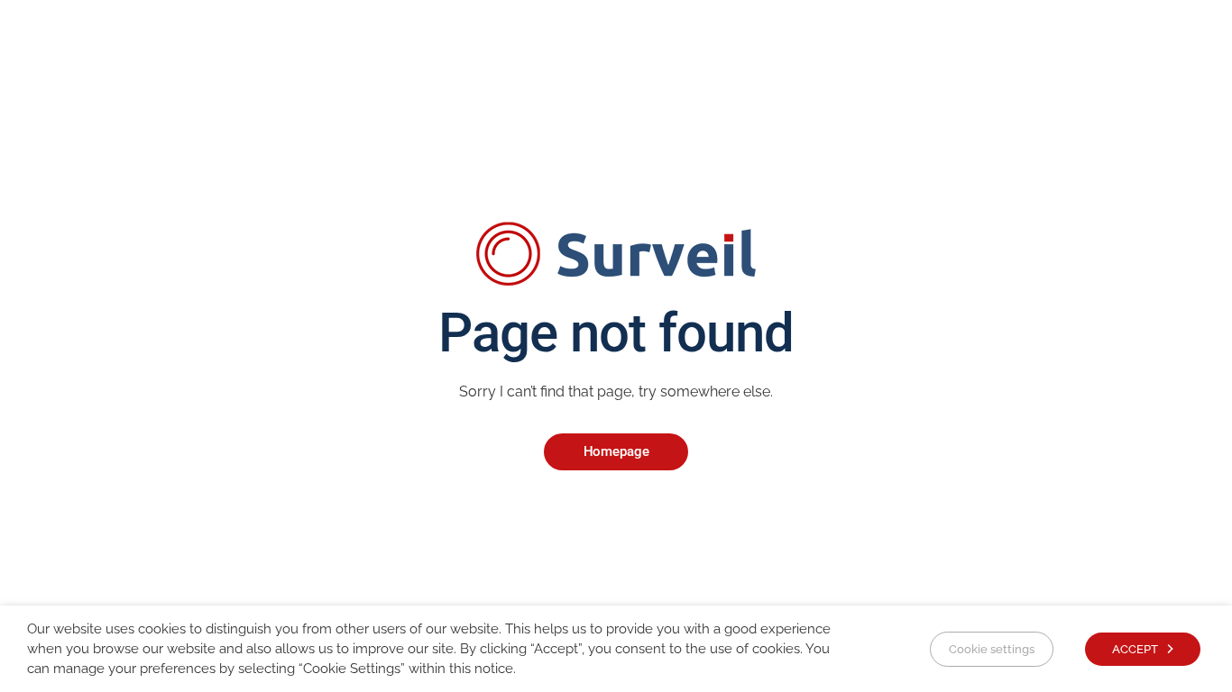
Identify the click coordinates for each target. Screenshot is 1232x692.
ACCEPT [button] (1135, 649)
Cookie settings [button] (991, 649)
